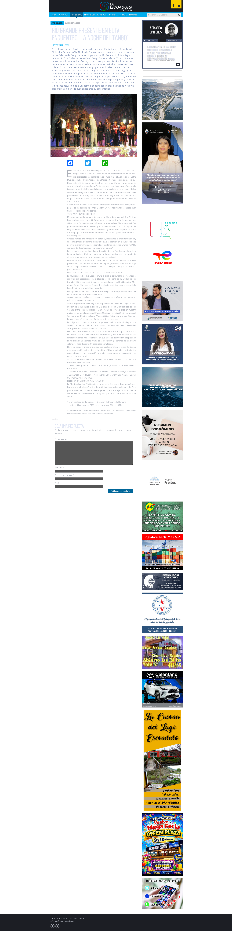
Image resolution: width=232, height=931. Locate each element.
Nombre (59, 467)
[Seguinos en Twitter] (178, 4)
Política (112, 15)
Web (57, 482)
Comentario (61, 439)
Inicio (54, 15)
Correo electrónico (64, 475)
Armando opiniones (155, 30)
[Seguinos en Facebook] (173, 4)
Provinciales (89, 15)
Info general (76, 15)
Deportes (133, 15)
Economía (123, 15)
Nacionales (63, 15)
